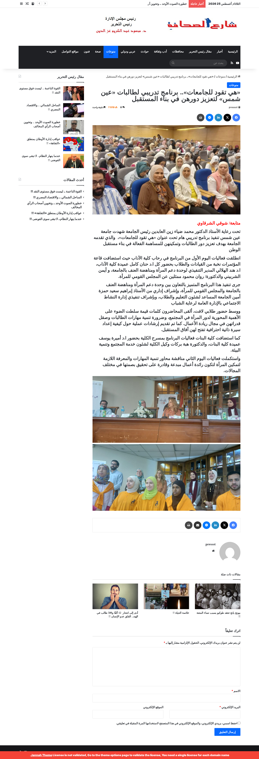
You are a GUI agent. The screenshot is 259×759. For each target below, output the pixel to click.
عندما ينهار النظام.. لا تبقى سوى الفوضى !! (56, 219)
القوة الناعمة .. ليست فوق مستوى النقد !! (56, 191)
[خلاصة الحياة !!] (166, 596)
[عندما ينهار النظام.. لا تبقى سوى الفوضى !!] (73, 161)
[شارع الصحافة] (155, 26)
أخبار (220, 51)
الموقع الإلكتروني (153, 707)
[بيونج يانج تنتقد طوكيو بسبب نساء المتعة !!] (217, 596)
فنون (87, 51)
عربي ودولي (128, 51)
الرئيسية (233, 51)
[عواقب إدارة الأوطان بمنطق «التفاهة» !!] (73, 144)
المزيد (52, 51)
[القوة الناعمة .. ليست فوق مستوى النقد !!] (73, 93)
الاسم (236, 691)
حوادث (145, 51)
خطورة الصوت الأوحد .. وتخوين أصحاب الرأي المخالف (155, 4)
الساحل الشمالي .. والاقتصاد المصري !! (57, 197)
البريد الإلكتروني (229, 707)
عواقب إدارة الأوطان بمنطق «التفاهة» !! (56, 213)
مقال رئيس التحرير (200, 51)
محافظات (178, 51)
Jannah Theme (41, 755)
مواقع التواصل (70, 51)
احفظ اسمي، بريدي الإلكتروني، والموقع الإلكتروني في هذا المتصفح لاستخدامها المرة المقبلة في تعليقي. (176, 723)
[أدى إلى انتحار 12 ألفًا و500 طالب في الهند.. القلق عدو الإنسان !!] (115, 596)
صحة (98, 51)
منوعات (110, 51)
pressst (233, 107)
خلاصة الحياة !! (181, 612)
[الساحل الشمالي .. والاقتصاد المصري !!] (73, 110)
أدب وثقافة (160, 51)
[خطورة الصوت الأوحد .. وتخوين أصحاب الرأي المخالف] (73, 127)
